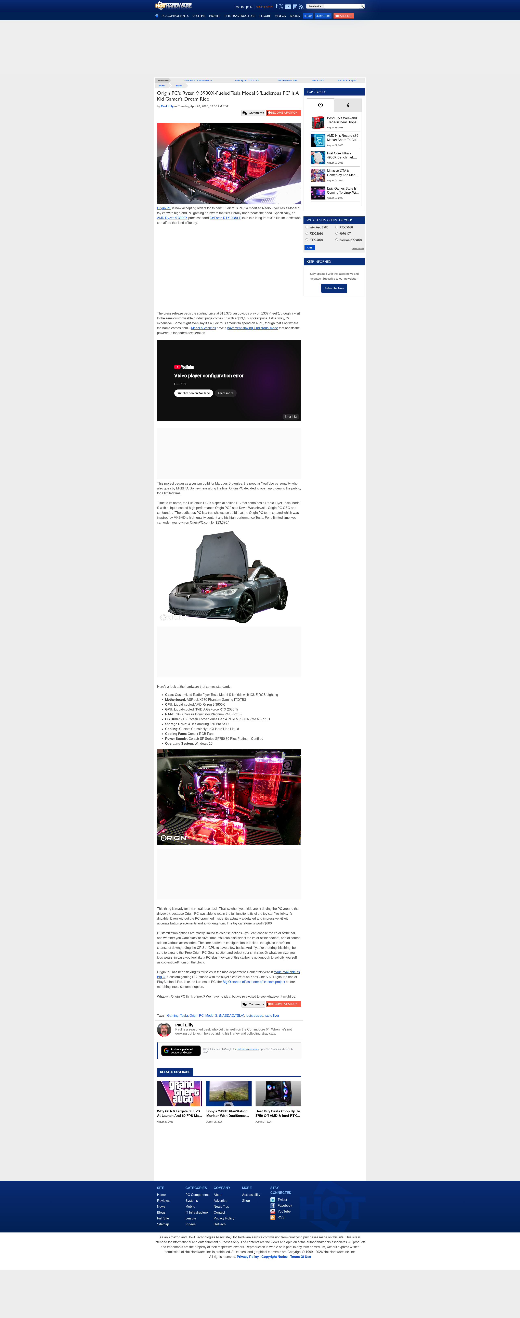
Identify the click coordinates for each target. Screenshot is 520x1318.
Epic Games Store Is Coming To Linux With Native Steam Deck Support (343, 191)
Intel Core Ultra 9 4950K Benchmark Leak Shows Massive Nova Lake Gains (342, 156)
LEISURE (265, 16)
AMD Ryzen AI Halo (287, 80)
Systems (191, 1200)
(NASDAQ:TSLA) (231, 1015)
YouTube (284, 1211)
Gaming (173, 1015)
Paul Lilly (184, 1025)
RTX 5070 (316, 240)
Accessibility (251, 1195)
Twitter (282, 1199)
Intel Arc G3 (318, 80)
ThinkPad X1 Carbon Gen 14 (198, 80)
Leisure (190, 1218)
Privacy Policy (224, 1218)
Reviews (163, 1200)
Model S (211, 1015)
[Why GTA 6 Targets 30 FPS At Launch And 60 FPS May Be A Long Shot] (179, 1093)
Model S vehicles (203, 328)
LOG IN (239, 7)
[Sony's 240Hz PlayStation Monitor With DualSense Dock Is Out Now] (229, 1093)
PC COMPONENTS (175, 16)
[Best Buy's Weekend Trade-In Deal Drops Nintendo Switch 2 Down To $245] (318, 122)
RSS (281, 1217)
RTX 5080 (346, 227)
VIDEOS (280, 16)
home (162, 86)
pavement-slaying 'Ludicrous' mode (252, 328)
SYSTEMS (199, 16)
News (179, 86)
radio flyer (272, 1015)
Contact (219, 1212)
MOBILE (214, 16)
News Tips (221, 1206)
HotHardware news (248, 1049)
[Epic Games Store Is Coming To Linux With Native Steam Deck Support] (318, 193)
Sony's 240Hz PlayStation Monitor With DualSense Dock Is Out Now (226, 1113)
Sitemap (163, 1224)
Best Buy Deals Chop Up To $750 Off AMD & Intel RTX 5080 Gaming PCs (278, 1113)
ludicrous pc (254, 1015)
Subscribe (323, 15)
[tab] (320, 105)
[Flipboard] (295, 7)
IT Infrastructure (196, 1212)
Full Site (163, 1218)
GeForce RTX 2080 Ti (225, 218)
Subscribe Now (334, 288)
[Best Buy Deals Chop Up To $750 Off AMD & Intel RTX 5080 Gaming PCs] (278, 1093)
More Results (358, 248)
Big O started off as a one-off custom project (254, 982)
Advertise (220, 1200)
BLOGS (295, 16)
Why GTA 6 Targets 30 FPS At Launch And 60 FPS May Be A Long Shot (178, 1113)
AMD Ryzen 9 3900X (172, 218)
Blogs (161, 1212)
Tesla (184, 1015)
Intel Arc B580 (318, 227)
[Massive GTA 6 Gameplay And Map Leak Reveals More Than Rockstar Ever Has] (318, 175)
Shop (308, 15)
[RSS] (301, 7)
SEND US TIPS (264, 7)
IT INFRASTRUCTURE (239, 16)
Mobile (190, 1206)
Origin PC (164, 208)
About (218, 1195)
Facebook (285, 1205)
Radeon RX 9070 (350, 240)
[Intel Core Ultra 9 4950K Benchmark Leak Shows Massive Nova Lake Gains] (318, 157)
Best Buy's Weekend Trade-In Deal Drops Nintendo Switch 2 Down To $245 (342, 120)
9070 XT (345, 233)
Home (161, 1195)
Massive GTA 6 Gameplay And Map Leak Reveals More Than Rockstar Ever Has (341, 173)
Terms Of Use (300, 1256)
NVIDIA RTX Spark (347, 80)
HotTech (220, 1224)
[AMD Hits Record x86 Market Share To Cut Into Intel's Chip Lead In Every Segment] (318, 140)
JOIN (249, 7)
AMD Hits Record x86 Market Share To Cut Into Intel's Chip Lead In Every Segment (342, 138)
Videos (190, 1224)
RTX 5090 (316, 233)
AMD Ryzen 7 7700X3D (247, 80)
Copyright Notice (274, 1256)
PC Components (197, 1195)
